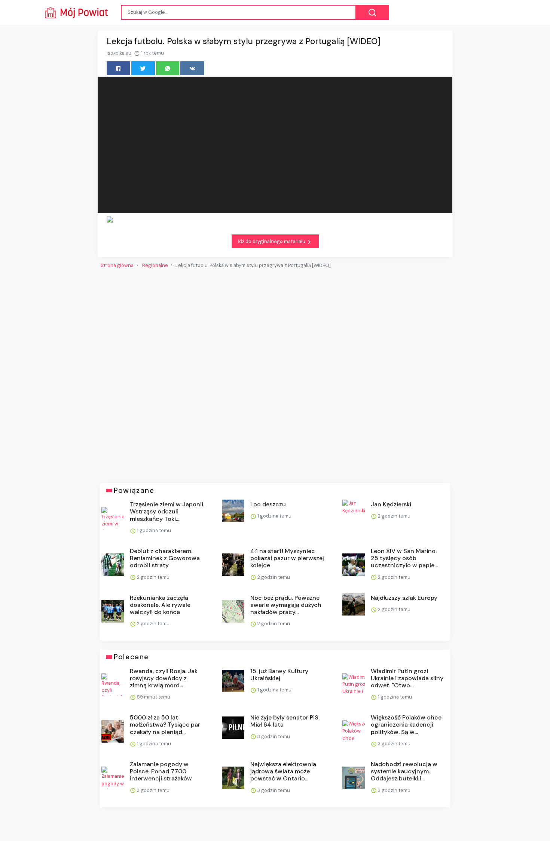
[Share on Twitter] (143, 68)
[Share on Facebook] (118, 68)
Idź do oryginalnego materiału (272, 241)
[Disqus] (275, 372)
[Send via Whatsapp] (168, 68)
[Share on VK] (192, 68)
